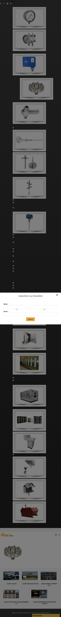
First (17, 309)
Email (6, 311)
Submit (30, 319)
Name (6, 304)
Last (44, 309)
